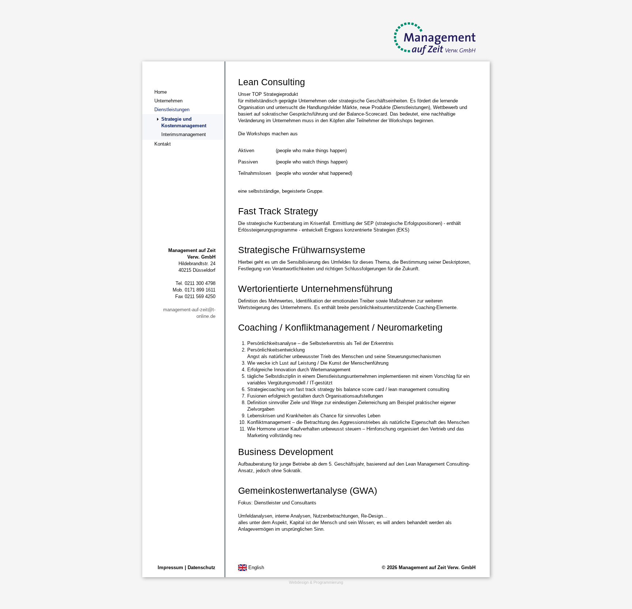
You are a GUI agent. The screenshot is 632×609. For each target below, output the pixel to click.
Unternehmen (168, 101)
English (255, 567)
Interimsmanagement (183, 134)
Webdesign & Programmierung (316, 582)
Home (160, 92)
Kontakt (162, 144)
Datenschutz (201, 567)
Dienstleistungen (171, 109)
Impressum (170, 567)
